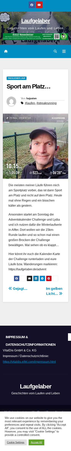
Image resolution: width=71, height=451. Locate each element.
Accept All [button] (36, 442)
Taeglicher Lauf (16, 78)
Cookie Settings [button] (15, 442)
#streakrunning (47, 103)
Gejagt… (19, 289)
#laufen (30, 103)
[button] (55, 51)
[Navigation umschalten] (64, 51)
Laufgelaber (35, 21)
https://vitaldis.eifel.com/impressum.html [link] (29, 361)
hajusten (31, 98)
